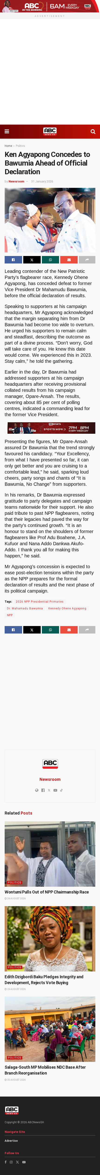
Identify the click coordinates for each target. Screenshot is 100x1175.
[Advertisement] (50, 72)
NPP (10, 615)
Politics (20, 146)
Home (8, 146)
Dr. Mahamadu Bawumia (25, 608)
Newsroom (16, 181)
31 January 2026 (42, 181)
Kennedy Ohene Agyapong (67, 608)
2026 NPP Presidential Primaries (40, 601)
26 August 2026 (16, 898)
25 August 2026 (16, 1080)
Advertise (11, 1140)
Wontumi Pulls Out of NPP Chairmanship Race (47, 892)
